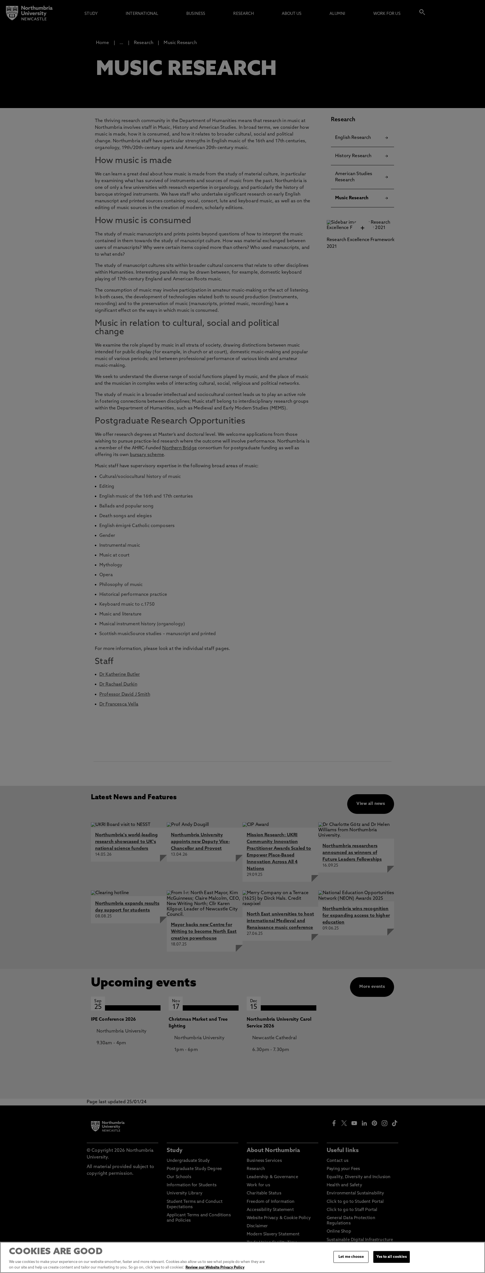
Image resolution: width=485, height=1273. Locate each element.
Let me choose (351, 1257)
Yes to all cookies (391, 1257)
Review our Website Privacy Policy (215, 1267)
